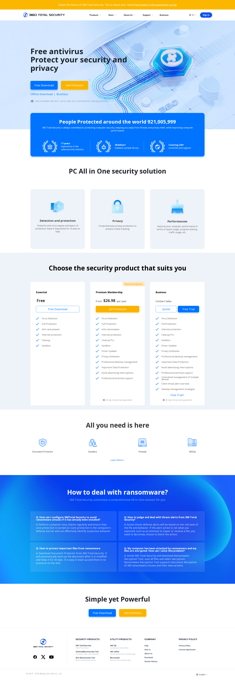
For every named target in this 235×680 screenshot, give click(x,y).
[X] (43, 657)
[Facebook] (35, 657)
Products (94, 15)
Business (164, 15)
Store (111, 15)
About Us (128, 15)
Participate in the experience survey (155, 4)
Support (146, 15)
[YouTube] (51, 657)
